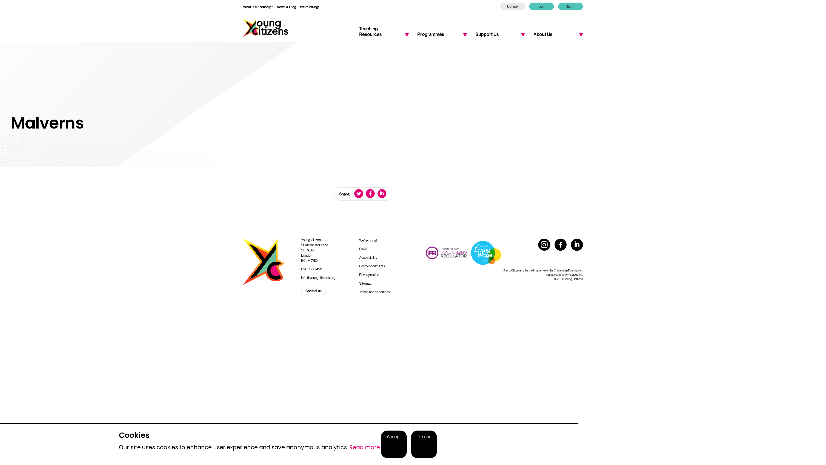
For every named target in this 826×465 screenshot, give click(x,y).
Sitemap (365, 283)
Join (542, 6)
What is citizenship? (258, 7)
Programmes (430, 34)
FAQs (363, 249)
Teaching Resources (370, 31)
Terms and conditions (374, 292)
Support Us (487, 34)
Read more (364, 447)
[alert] (289, 444)
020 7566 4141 (312, 269)
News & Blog (286, 7)
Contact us (313, 291)
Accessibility (368, 258)
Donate (512, 6)
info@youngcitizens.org (318, 278)
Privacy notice (369, 275)
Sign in (570, 6)
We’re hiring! (309, 7)
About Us (542, 34)
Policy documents (372, 266)
